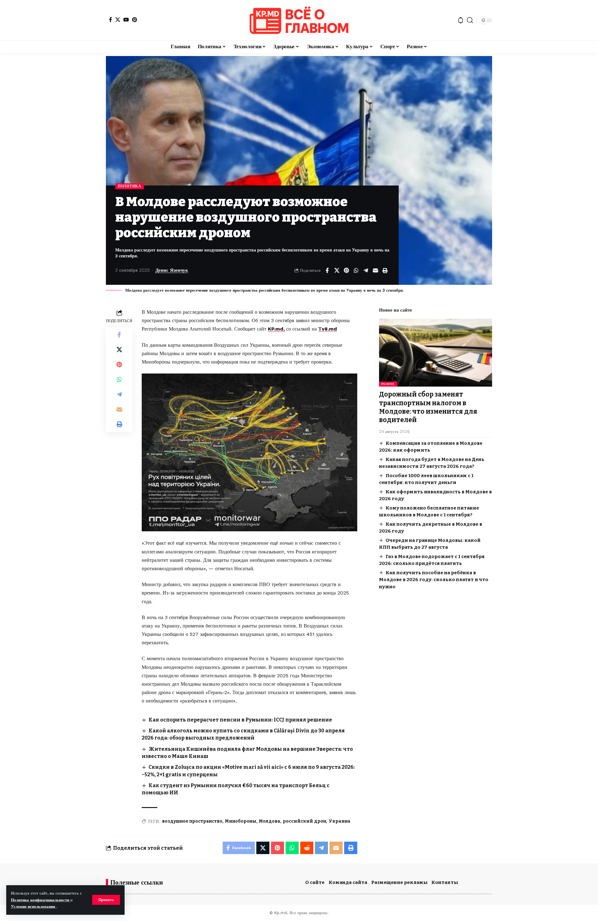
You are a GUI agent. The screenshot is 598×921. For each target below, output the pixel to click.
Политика (129, 186)
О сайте (315, 882)
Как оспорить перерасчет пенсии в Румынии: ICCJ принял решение (240, 720)
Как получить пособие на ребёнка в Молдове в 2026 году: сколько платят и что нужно (433, 579)
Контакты (444, 882)
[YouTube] (126, 19)
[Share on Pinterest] (346, 270)
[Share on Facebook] (327, 270)
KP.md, (276, 329)
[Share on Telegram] (365, 270)
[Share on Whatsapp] (356, 270)
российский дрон (304, 821)
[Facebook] (110, 19)
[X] (118, 19)
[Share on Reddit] (306, 848)
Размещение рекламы (399, 882)
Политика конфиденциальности (40, 900)
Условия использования (33, 906)
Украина (339, 821)
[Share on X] (336, 270)
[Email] (375, 270)
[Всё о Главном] (299, 20)
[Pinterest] (135, 19)
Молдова (269, 821)
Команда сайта (348, 882)
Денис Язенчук (171, 270)
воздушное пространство (192, 821)
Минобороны (240, 821)
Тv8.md (327, 329)
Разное (388, 384)
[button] (106, 900)
